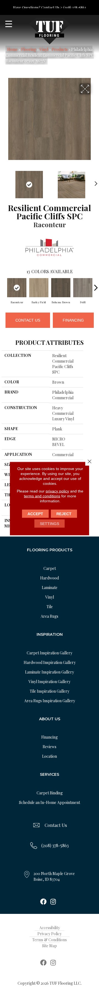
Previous (4, 182)
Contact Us (27, 320)
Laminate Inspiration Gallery (49, 672)
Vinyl (44, 49)
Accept (35, 514)
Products (60, 49)
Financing (73, 320)
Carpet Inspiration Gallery (49, 652)
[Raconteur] (17, 288)
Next (94, 182)
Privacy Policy (49, 933)
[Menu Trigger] (8, 23)
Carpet (49, 568)
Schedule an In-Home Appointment (49, 802)
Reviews (49, 746)
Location (49, 756)
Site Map (49, 945)
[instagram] (53, 902)
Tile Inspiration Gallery (49, 691)
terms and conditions (42, 496)
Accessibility (49, 927)
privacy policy (57, 491)
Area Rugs (49, 616)
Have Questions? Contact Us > (37, 7)
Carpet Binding (50, 792)
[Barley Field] (39, 288)
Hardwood (49, 578)
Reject (64, 514)
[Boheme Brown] (61, 288)
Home (12, 49)
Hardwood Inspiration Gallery (50, 662)
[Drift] (83, 288)
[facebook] (43, 902)
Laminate (49, 587)
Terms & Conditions (49, 939)
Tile (49, 606)
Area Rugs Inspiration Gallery (49, 700)
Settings (49, 523)
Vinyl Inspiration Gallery (49, 681)
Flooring (28, 49)
